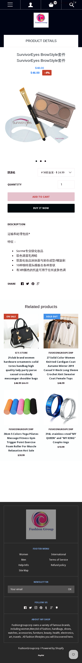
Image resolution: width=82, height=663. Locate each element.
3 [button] (45, 161)
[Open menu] (10, 4)
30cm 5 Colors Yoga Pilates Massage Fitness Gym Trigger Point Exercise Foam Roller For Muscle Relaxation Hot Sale (21, 442)
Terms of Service (58, 559)
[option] (41, 118)
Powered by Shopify (53, 648)
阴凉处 (11, 172)
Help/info (24, 565)
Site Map (23, 570)
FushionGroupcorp (61, 353)
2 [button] (41, 161)
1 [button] (36, 161)
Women (23, 554)
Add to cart (41, 196)
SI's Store (21, 353)
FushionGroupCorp (21, 429)
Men (23, 559)
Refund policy (58, 565)
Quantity (14, 184)
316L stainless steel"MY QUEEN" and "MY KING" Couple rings (61, 438)
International (58, 554)
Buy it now (41, 208)
